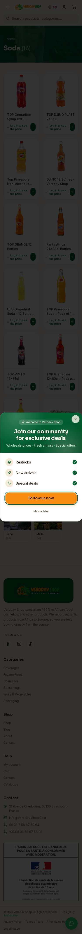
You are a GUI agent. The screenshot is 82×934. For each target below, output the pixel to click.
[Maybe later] (75, 419)
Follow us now (41, 498)
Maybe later (41, 511)
